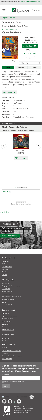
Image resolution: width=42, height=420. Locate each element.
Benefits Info (6, 341)
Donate (4, 302)
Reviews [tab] (5, 192)
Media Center (6, 348)
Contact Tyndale (7, 266)
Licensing (5, 353)
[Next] (38, 146)
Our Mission (5, 283)
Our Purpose (6, 288)
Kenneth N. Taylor (7, 305)
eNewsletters (6, 313)
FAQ (3, 264)
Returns (4, 274)
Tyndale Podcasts (7, 319)
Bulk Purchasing (7, 358)
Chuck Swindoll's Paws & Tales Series (18, 130)
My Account (5, 261)
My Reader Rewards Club (9, 316)
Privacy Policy (20, 381)
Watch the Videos (9, 236)
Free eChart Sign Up (8, 329)
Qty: (28, 50)
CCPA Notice (27, 410)
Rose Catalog (6, 327)
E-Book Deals (6, 324)
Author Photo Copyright (21, 412)
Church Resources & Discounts (11, 350)
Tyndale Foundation (8, 299)
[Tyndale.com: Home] (20, 10)
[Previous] (3, 146)
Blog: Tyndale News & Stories (11, 286)
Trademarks (17, 409)
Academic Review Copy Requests (12, 356)
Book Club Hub (6, 321)
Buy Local (5, 269)
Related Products (9, 123)
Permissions (6, 272)
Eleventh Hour (21, 151)
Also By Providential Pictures (14, 127)
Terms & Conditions (27, 409)
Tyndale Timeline (7, 291)
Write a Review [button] (22, 187)
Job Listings (5, 338)
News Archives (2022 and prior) (11, 297)
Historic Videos (7, 294)
